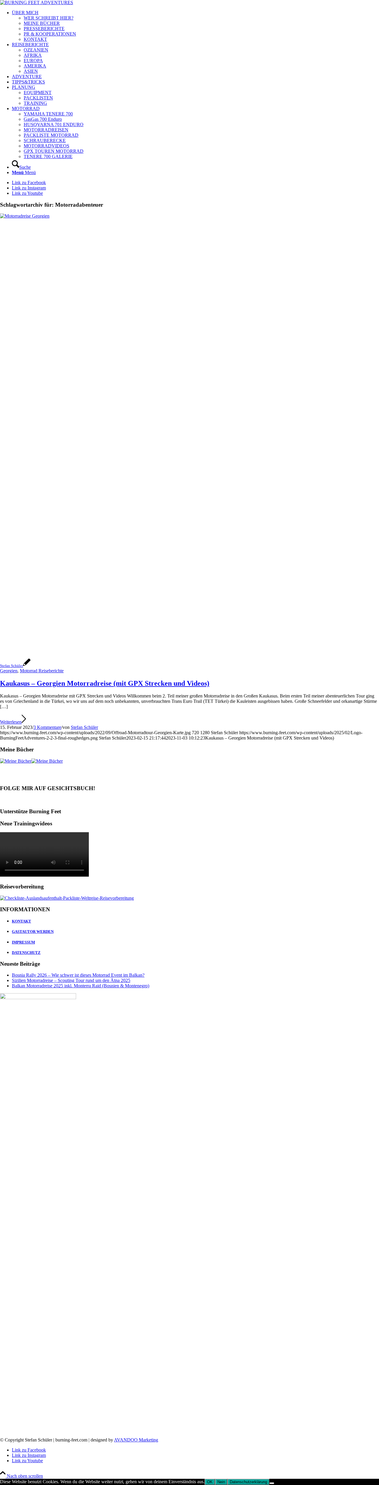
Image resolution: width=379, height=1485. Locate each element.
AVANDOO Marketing (136, 1439)
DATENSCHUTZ (26, 952)
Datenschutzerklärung (248, 1482)
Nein (221, 1482)
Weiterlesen (11, 721)
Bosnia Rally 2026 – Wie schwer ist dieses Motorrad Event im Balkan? (78, 975)
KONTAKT (21, 921)
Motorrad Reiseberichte (42, 670)
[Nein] (271, 1483)
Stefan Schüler (84, 727)
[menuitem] (195, 26)
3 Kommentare (47, 727)
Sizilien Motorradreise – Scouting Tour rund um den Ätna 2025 (71, 980)
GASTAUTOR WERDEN (33, 931)
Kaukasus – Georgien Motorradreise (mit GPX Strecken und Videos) (104, 683)
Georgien (8, 670)
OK (210, 1482)
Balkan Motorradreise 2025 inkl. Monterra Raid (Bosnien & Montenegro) (80, 985)
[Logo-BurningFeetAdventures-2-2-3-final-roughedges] (36, 2)
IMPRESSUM (23, 942)
